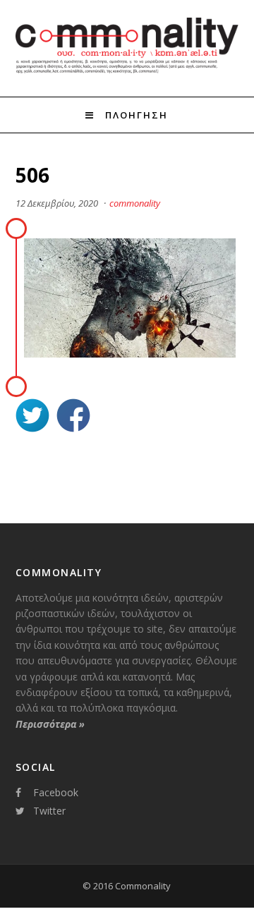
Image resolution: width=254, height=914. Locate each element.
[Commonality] (127, 71)
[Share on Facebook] (73, 417)
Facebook (55, 792)
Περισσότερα (50, 724)
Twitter (49, 810)
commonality (134, 203)
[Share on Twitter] (32, 417)
